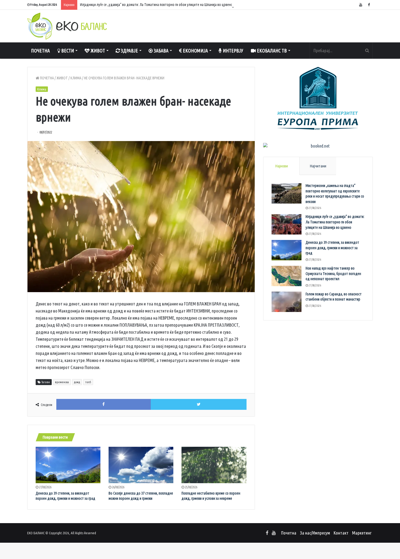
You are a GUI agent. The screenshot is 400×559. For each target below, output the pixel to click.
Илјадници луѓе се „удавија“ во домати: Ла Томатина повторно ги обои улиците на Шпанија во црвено (156, 4)
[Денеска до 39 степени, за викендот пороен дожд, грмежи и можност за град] (68, 465)
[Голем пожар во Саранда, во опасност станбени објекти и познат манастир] (286, 302)
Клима (75, 78)
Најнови (281, 166)
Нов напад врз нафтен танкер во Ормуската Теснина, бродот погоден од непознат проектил (333, 273)
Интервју (232, 50)
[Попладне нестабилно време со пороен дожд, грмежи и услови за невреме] (213, 465)
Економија (195, 50)
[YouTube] (360, 5)
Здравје (129, 50)
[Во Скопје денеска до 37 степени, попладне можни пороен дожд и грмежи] (141, 465)
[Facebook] (369, 5)
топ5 (88, 382)
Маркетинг (361, 532)
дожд (77, 382)
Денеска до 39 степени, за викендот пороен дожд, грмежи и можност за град (332, 247)
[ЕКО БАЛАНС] (67, 26)
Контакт (341, 532)
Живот (97, 50)
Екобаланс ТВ (271, 50)
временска (62, 382)
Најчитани (318, 166)
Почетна (40, 50)
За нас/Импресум (315, 532)
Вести (67, 50)
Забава (160, 50)
